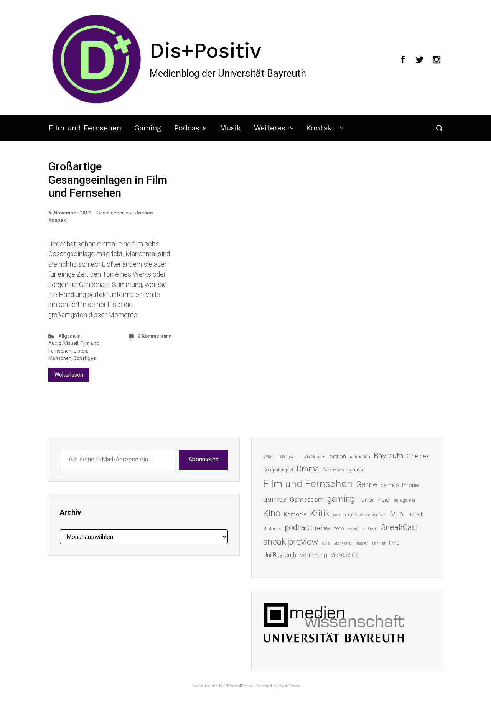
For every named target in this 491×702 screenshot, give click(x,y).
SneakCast (399, 527)
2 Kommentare (154, 336)
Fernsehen (333, 470)
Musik (230, 128)
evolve (198, 686)
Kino (271, 513)
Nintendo (272, 528)
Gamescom (307, 499)
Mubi (397, 514)
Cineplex (418, 456)
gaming (341, 499)
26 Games (315, 457)
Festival (356, 470)
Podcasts (190, 128)
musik (416, 514)
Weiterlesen (68, 375)
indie (383, 499)
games (275, 499)
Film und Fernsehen (85, 128)
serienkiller (356, 529)
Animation (359, 457)
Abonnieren (203, 459)
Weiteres (269, 128)
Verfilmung (313, 555)
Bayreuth (388, 456)
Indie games (404, 500)
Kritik (320, 513)
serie (339, 528)
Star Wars (342, 543)
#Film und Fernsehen (282, 457)
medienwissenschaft (366, 514)
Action (337, 456)
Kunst (337, 515)
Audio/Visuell (63, 343)
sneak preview (290, 541)
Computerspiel (278, 470)
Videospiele (344, 555)
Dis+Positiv (205, 50)
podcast (298, 527)
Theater (361, 543)
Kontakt (320, 128)
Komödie (295, 514)
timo (394, 543)
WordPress (289, 686)
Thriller (378, 543)
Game (366, 484)
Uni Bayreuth (279, 555)
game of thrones (401, 485)
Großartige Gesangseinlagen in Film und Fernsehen (107, 179)
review (322, 528)
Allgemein (69, 336)
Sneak (372, 529)
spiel (326, 543)
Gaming (147, 128)
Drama (308, 469)
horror (366, 500)
